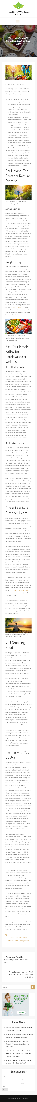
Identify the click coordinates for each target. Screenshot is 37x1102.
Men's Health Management (18, 941)
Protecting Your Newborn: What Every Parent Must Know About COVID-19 (21, 974)
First (22, 1079)
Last (22, 1083)
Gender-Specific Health (18, 938)
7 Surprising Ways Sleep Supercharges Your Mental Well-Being (16, 959)
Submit (5, 1090)
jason (9, 84)
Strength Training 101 (17, 307)
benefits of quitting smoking (21, 590)
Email (4, 1086)
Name (4, 1076)
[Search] (33, 987)
